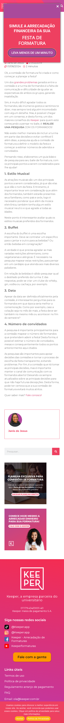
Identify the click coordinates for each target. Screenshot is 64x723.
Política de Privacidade (38, 718)
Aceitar (19, 718)
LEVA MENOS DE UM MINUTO (32, 53)
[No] (59, 712)
